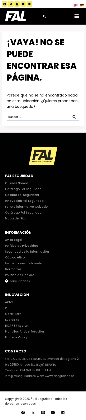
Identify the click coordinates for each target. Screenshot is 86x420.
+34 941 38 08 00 (32, 370)
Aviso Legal (13, 240)
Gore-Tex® (13, 314)
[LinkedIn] (29, 4)
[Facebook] (5, 4)
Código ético (15, 257)
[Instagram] (17, 4)
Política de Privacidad (21, 246)
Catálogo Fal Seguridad (23, 189)
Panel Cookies (20, 281)
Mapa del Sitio (16, 218)
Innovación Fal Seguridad (24, 201)
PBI (7, 308)
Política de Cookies (19, 275)
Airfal (9, 302)
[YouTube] (23, 4)
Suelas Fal (12, 320)
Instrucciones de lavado (23, 263)
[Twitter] (11, 4)
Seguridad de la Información (27, 251)
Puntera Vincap (16, 337)
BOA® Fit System (17, 325)
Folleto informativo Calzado (26, 207)
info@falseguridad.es (20, 376)
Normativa (13, 269)
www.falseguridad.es (59, 376)
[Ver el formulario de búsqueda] (44, 16)
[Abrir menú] (76, 16)
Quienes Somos (17, 183)
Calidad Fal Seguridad (22, 195)
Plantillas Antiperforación (24, 331)
